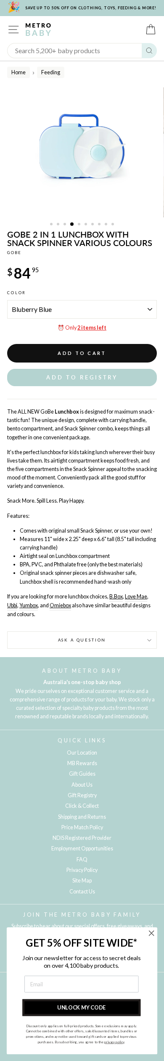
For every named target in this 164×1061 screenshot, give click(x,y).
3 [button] (65, 225)
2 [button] (59, 225)
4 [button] (72, 224)
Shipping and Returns (82, 817)
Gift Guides (82, 774)
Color (16, 292)
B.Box (116, 596)
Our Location (82, 753)
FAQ (82, 859)
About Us (82, 785)
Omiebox (60, 605)
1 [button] (52, 225)
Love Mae (136, 596)
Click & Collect (82, 806)
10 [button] (113, 225)
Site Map (82, 880)
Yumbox (28, 605)
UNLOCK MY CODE (81, 1007)
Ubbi (12, 605)
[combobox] (75, 50)
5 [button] (80, 225)
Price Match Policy (82, 827)
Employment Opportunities (82, 848)
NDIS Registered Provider (82, 838)
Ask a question (82, 640)
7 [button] (93, 225)
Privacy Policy (82, 870)
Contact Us (82, 891)
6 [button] (87, 225)
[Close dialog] (151, 933)
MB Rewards (82, 763)
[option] (82, 152)
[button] (82, 377)
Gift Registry (82, 795)
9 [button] (107, 225)
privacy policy (114, 1042)
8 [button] (100, 225)
